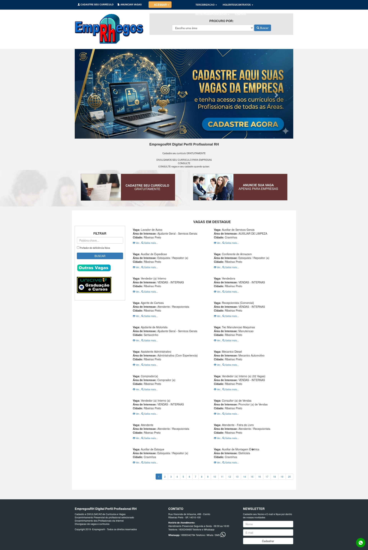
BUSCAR (99, 256)
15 (252, 476)
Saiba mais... (151, 242)
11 (222, 476)
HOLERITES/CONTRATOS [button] (237, 4)
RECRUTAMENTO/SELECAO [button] (211, 14)
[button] (91, 94)
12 (229, 476)
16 (259, 476)
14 (244, 476)
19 (282, 476)
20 (289, 476)
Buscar (264, 28)
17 (267, 476)
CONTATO (240, 14)
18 (274, 476)
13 (237, 476)
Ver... (138, 242)
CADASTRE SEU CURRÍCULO (96, 4)
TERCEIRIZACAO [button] (205, 4)
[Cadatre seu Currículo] (128, 187)
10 (214, 476)
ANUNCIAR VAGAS (131, 4)
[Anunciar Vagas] (240, 187)
